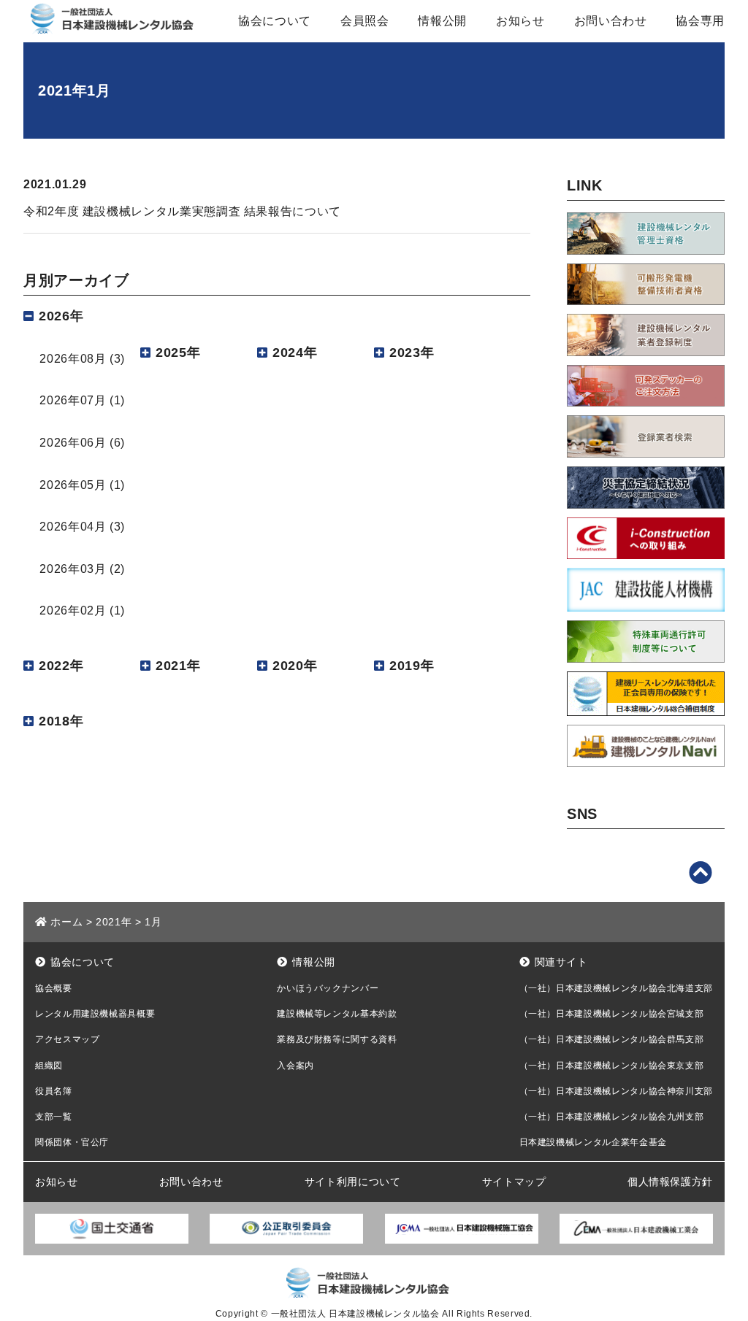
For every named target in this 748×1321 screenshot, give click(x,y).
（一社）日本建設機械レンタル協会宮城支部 (611, 1014)
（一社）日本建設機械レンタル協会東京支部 (611, 1065)
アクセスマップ (67, 1039)
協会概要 (53, 988)
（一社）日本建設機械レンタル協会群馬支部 (611, 1039)
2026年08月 (72, 359)
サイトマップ (514, 1181)
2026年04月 (72, 526)
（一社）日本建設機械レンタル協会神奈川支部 (616, 1091)
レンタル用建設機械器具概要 (95, 1014)
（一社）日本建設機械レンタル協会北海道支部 (616, 988)
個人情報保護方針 (670, 1181)
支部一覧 (53, 1117)
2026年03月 (72, 569)
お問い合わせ (610, 21)
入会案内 (295, 1065)
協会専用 (700, 21)
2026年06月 (72, 442)
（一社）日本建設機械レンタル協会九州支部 (611, 1117)
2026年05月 (72, 485)
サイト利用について (353, 1181)
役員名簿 (53, 1091)
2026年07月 (72, 400)
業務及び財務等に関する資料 (337, 1039)
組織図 (49, 1065)
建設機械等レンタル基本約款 (337, 1014)
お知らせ (520, 21)
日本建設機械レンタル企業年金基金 (593, 1142)
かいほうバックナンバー (327, 988)
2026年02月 (72, 610)
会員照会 (364, 21)
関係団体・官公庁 (72, 1142)
